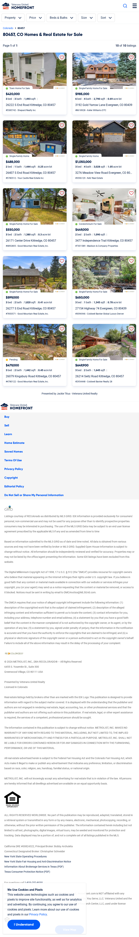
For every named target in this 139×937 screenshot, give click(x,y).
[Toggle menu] (135, 5)
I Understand (24, 924)
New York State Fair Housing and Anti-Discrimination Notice (37, 861)
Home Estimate (14, 442)
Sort (103, 17)
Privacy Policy (13, 469)
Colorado (8, 28)
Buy (6, 416)
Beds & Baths (58, 17)
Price (32, 17)
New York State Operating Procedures (25, 856)
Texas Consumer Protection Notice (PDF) (27, 871)
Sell (6, 425)
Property (10, 17)
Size (84, 17)
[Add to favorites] (62, 57)
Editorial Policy (14, 486)
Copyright (11, 477)
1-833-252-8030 (34, 882)
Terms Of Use (13, 460)
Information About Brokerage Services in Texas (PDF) (34, 866)
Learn (8, 434)
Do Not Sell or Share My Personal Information (34, 495)
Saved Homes (13, 451)
